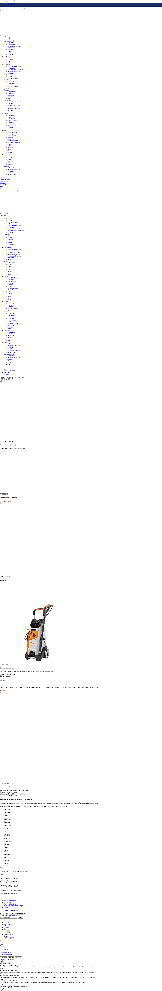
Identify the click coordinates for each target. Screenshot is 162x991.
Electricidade (7, 75)
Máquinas (10, 49)
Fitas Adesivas (12, 125)
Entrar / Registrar (9, 938)
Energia (6, 80)
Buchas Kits (11, 91)
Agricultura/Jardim (9, 41)
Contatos (6, 907)
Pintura (6, 130)
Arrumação (11, 313)
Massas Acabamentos (14, 142)
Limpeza (10, 54)
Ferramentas (7, 100)
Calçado (10, 157)
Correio (10, 269)
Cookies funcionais (7, 970)
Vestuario (10, 164)
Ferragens (7, 90)
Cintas (9, 159)
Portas (9, 274)
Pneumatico (11, 110)
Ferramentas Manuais (14, 46)
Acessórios (11, 42)
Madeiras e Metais (13, 140)
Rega (9, 51)
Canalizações (11, 68)
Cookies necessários (8, 965)
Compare (6, 936)
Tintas (9, 151)
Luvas (9, 162)
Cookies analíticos (7, 975)
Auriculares (11, 156)
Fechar (2, 942)
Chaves (6, 56)
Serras (9, 112)
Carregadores (11, 81)
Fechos (10, 97)
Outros (10, 63)
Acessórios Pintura (13, 132)
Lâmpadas (11, 76)
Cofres (9, 61)
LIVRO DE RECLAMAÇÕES (13, 911)
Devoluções (7, 902)
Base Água (11, 134)
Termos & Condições (10, 904)
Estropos (10, 161)
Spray (9, 149)
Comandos (11, 268)
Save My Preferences (14, 986)
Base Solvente (12, 135)
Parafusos (10, 339)
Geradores (11, 83)
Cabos (9, 117)
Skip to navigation (5, 1)
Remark (16, 970)
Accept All (18, 957)
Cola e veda (11, 168)
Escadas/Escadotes (13, 124)
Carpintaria (7, 53)
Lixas (9, 139)
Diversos (10, 137)
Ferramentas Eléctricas (14, 107)
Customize (4, 957)
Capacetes (11, 244)
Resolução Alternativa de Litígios (13, 905)
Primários (10, 147)
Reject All (11, 957)
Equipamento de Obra (14, 105)
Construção (7, 64)
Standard (16, 965)
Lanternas (10, 85)
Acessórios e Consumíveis (15, 66)
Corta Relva (11, 44)
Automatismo (11, 115)
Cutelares (10, 122)
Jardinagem (11, 48)
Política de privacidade (10, 900)
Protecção (7, 154)
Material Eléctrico (13, 78)
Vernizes (10, 152)
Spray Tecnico (12, 174)
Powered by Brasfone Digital (8, 915)
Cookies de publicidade (9, 981)
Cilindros (10, 93)
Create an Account (5, 952)
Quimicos (6, 166)
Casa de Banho (12, 120)
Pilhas (9, 88)
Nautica (10, 144)
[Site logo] (11, 34)
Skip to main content (17, 1)
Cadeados (10, 59)
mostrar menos (6, 963)
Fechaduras (11, 95)
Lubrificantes (11, 173)
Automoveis (11, 58)
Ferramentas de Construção (16, 70)
